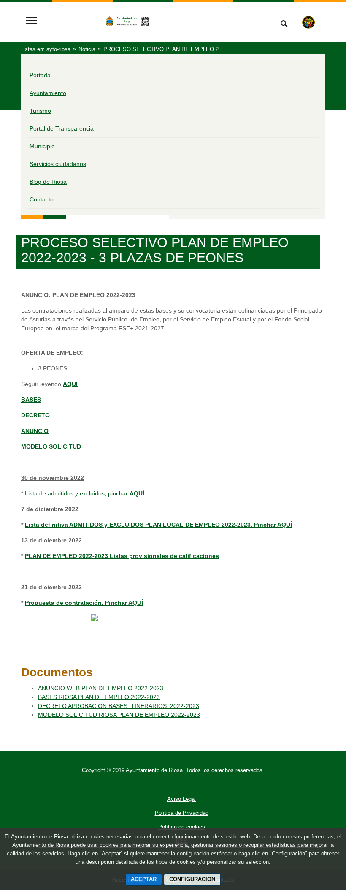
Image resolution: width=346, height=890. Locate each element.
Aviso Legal (181, 799)
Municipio (42, 146)
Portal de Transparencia (62, 128)
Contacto (42, 199)
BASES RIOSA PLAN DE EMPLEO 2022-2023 (99, 697)
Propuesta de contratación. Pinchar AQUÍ (84, 602)
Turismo (40, 110)
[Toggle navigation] (31, 21)
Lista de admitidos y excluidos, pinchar (84, 493)
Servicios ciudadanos (58, 164)
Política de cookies (181, 827)
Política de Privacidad (181, 813)
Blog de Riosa (48, 181)
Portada (40, 75)
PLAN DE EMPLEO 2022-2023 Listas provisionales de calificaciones (122, 556)
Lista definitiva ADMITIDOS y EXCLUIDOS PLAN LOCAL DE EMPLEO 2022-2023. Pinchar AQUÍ (158, 524)
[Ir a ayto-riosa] (154, 21)
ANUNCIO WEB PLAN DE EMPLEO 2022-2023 (100, 688)
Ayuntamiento (48, 93)
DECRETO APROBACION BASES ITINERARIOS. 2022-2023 (118, 705)
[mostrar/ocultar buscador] (284, 24)
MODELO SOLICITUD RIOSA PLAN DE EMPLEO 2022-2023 (119, 714)
